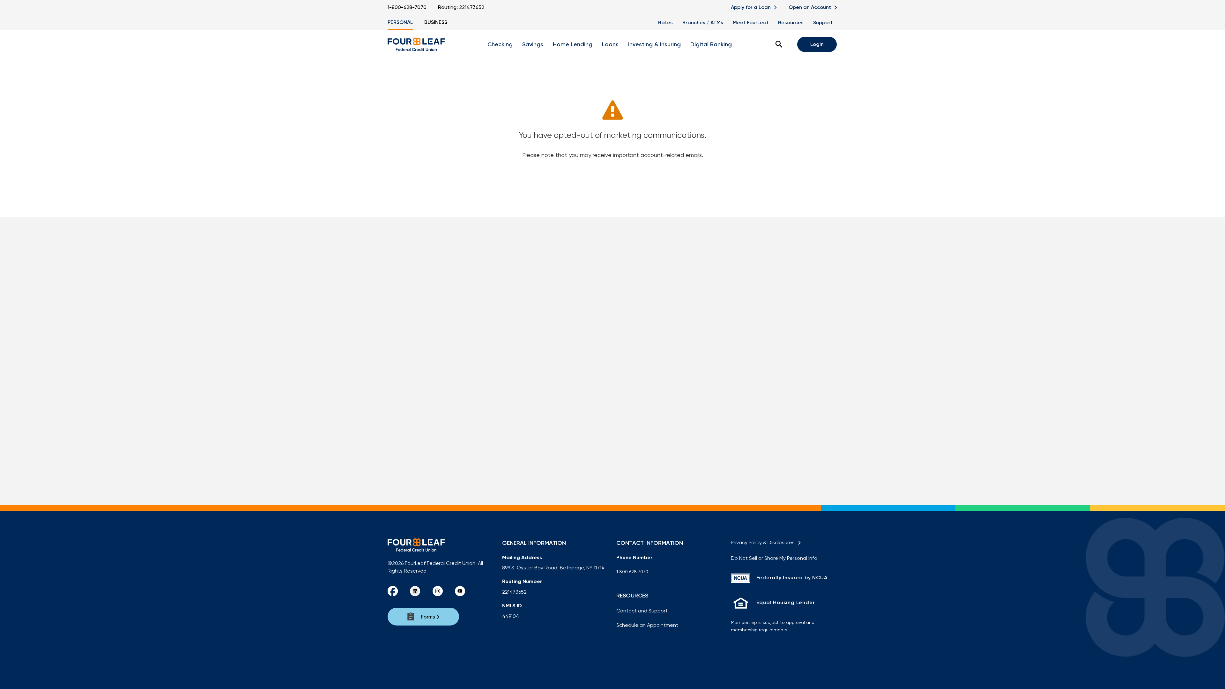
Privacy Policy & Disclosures (764, 542)
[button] (779, 44)
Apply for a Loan (751, 7)
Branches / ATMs (702, 22)
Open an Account (810, 7)
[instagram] (438, 591)
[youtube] (460, 591)
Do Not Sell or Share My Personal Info (774, 558)
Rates (665, 22)
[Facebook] (393, 591)
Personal (400, 22)
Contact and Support (642, 611)
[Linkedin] (415, 591)
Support (823, 22)
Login (817, 44)
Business (435, 22)
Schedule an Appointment (647, 625)
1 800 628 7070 (632, 571)
